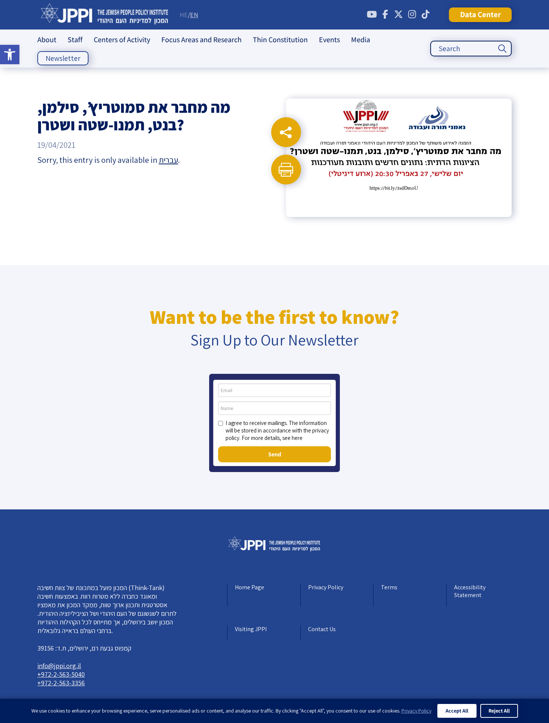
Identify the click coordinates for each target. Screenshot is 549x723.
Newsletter (63, 58)
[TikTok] (425, 14)
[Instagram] (412, 14)
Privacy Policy (325, 587)
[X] (398, 14)
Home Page (249, 587)
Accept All (457, 710)
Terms (389, 587)
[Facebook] (385, 14)
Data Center (480, 14)
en (194, 14)
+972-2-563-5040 (61, 674)
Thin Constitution (280, 39)
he (184, 14)
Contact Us (322, 629)
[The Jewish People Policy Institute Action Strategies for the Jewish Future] (104, 14)
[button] (9, 54)
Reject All (499, 710)
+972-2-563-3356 (61, 683)
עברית (168, 160)
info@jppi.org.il (59, 665)
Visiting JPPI (251, 629)
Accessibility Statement (470, 591)
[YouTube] (371, 14)
